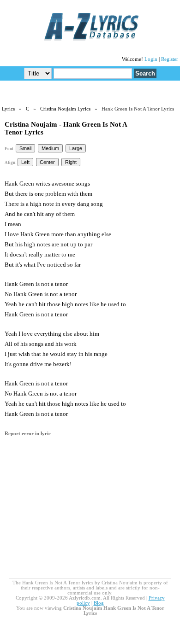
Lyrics (8, 108)
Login (150, 59)
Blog (99, 603)
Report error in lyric (28, 433)
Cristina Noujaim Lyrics (65, 108)
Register (169, 59)
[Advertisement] (90, 92)
